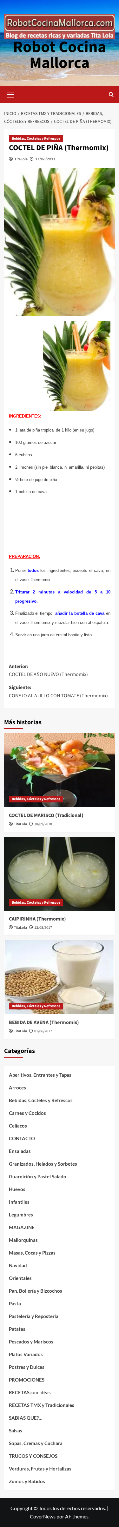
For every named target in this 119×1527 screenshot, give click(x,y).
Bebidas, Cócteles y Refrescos (36, 138)
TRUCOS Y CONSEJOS (33, 1456)
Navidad (18, 1265)
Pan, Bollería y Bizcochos (35, 1291)
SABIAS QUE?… (25, 1418)
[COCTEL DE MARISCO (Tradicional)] (59, 770)
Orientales (20, 1278)
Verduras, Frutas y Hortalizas (40, 1468)
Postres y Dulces (26, 1367)
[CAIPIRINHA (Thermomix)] (59, 874)
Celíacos (18, 1126)
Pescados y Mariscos (31, 1341)
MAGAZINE (22, 1227)
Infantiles (19, 1202)
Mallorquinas (23, 1240)
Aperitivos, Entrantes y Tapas (40, 1075)
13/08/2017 (43, 927)
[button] (10, 94)
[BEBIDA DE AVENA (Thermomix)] (59, 977)
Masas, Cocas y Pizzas (32, 1253)
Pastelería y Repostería (33, 1316)
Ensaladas (20, 1151)
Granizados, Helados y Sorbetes (43, 1164)
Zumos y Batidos (27, 1481)
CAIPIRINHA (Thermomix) (37, 918)
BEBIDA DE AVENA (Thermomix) (44, 1022)
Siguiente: (58, 691)
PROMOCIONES (26, 1380)
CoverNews (43, 1516)
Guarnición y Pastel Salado (37, 1176)
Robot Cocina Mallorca (59, 55)
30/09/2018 (43, 824)
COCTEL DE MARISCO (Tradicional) (46, 815)
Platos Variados (26, 1354)
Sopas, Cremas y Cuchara (36, 1443)
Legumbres (21, 1214)
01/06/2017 (43, 1031)
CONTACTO (22, 1138)
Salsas (15, 1430)
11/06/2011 (45, 159)
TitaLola (21, 159)
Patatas (17, 1329)
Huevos (17, 1189)
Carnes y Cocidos (27, 1113)
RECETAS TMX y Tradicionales (41, 1405)
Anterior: (48, 670)
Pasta (15, 1303)
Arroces (17, 1087)
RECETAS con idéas (30, 1392)
